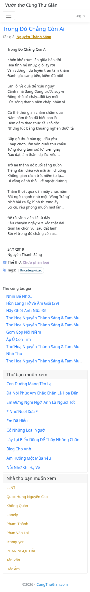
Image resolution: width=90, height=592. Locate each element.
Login (80, 15)
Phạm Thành (17, 523)
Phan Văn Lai (17, 532)
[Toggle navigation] (9, 15)
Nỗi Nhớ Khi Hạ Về (23, 467)
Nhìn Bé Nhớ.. (19, 296)
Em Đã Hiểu (17, 421)
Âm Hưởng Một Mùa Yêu (28, 458)
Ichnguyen (15, 541)
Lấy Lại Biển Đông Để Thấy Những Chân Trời (46, 439)
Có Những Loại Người (26, 430)
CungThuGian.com (52, 584)
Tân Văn (13, 559)
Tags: (11, 270)
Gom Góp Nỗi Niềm (23, 332)
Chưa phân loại (36, 262)
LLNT (10, 487)
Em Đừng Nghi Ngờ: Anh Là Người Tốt (40, 402)
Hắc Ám (13, 568)
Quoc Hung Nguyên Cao (27, 496)
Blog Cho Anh (18, 449)
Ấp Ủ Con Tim (18, 339)
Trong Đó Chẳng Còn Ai (33, 29)
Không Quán (17, 505)
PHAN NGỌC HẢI (20, 550)
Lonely (12, 514)
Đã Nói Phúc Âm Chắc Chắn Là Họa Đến (42, 393)
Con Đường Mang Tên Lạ (29, 383)
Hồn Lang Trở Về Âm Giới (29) (32, 303)
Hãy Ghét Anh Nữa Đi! (26, 310)
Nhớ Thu (14, 353)
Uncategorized (31, 270)
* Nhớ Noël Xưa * (22, 411)
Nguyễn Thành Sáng (33, 36)
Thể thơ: (14, 262)
